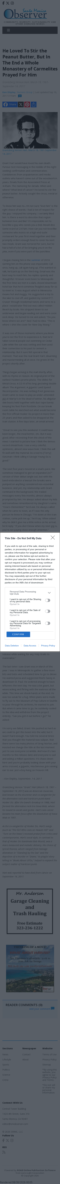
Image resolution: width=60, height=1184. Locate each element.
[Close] (54, 539)
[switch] (47, 600)
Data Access (30, 645)
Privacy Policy (48, 645)
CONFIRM (18, 634)
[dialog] (30, 592)
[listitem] (30, 592)
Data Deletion (12, 645)
